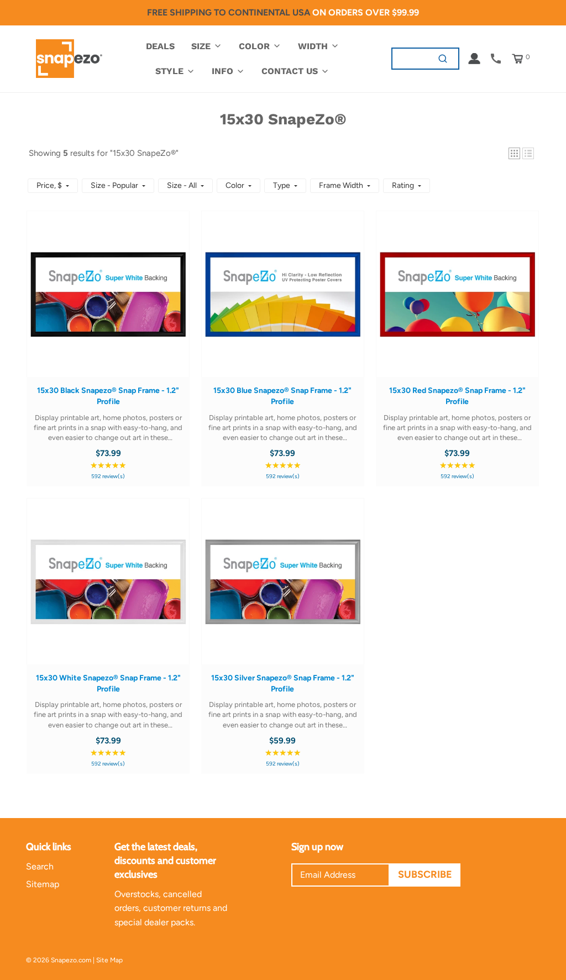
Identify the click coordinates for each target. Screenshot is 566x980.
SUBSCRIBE (425, 874)
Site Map (109, 960)
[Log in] (474, 58)
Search (40, 866)
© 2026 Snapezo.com (58, 960)
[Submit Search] (443, 58)
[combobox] (410, 58)
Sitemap (42, 884)
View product (108, 305)
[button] (514, 153)
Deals (160, 46)
